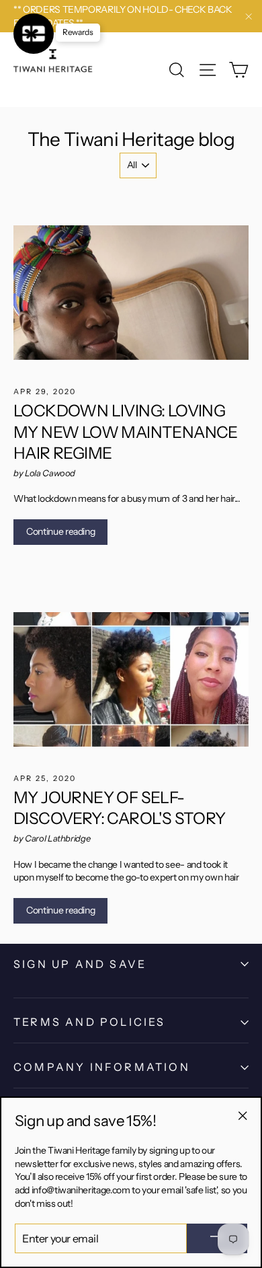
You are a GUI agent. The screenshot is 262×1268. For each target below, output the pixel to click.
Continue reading (60, 531)
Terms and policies (89, 1022)
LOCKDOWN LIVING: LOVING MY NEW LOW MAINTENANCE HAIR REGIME (125, 431)
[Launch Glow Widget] (33, 33)
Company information (101, 1067)
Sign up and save (79, 964)
